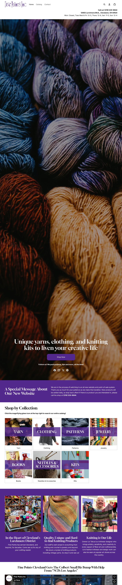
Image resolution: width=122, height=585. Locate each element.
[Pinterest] (67, 370)
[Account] (109, 4)
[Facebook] (54, 370)
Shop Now (61, 357)
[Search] (104, 4)
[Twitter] (63, 370)
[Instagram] (58, 370)
